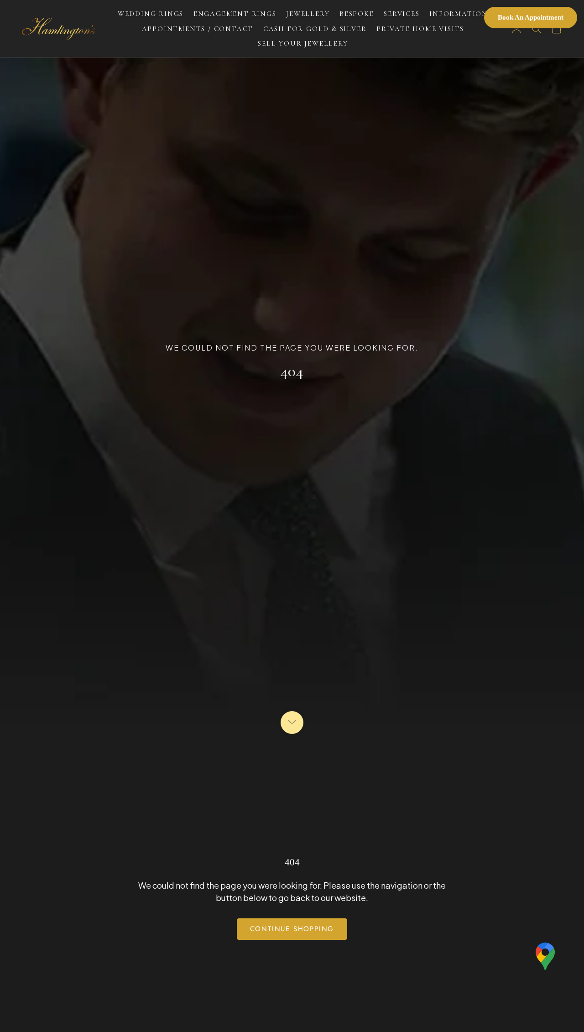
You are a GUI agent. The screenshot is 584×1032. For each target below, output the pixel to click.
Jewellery (307, 14)
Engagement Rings (234, 14)
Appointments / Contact (198, 29)
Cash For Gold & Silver (315, 29)
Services (401, 14)
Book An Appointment (530, 17)
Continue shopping (292, 929)
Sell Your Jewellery (303, 43)
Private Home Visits (420, 29)
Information (458, 14)
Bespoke (356, 14)
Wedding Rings (150, 14)
